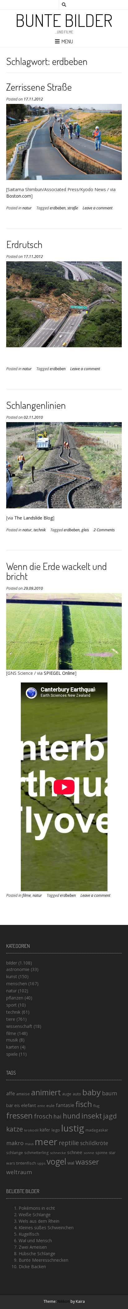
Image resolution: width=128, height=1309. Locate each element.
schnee (74, 1152)
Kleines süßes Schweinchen (46, 1227)
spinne (101, 1152)
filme (26, 895)
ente (41, 1105)
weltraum (19, 1172)
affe (10, 1093)
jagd (110, 1115)
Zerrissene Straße (39, 86)
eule (50, 1105)
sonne (89, 1152)
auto (77, 1094)
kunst (11, 976)
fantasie (65, 1105)
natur (27, 208)
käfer (45, 1130)
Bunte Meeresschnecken (43, 1260)
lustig (72, 1128)
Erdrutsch (24, 244)
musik (12, 1040)
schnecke (58, 1152)
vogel (56, 1161)
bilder (11, 963)
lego (56, 1130)
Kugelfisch (29, 1234)
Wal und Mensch (35, 1240)
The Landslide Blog (33, 518)
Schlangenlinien (36, 405)
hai (57, 1116)
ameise (23, 1094)
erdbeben (58, 208)
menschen (16, 983)
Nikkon (63, 1301)
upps (41, 1163)
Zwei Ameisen (33, 1247)
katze (14, 1129)
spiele (12, 1054)
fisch (83, 1104)
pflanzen (14, 998)
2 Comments (104, 530)
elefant (28, 1105)
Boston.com (18, 196)
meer (46, 1142)
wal (70, 1163)
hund (71, 1116)
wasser (87, 1162)
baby (91, 1092)
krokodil (31, 1130)
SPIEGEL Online (59, 673)
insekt (91, 1116)
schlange (14, 1152)
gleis (85, 530)
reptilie (69, 1143)
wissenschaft (19, 1026)
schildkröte (94, 1143)
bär (9, 1105)
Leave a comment (97, 208)
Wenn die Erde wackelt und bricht (56, 571)
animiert (46, 1092)
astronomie (18, 969)
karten (12, 1047)
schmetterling (36, 1152)
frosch (43, 1116)
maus (29, 1144)
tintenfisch (26, 1163)
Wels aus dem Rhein (39, 1221)
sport (11, 1005)
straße (72, 208)
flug (96, 1105)
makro (15, 1143)
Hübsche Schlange (37, 1253)
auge (66, 1094)
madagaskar (96, 1130)
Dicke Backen (32, 1266)
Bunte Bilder (64, 20)
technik (40, 530)
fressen (19, 1115)
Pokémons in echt (37, 1208)
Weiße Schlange (35, 1214)
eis (17, 1105)
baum (109, 1093)
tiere (10, 1019)
